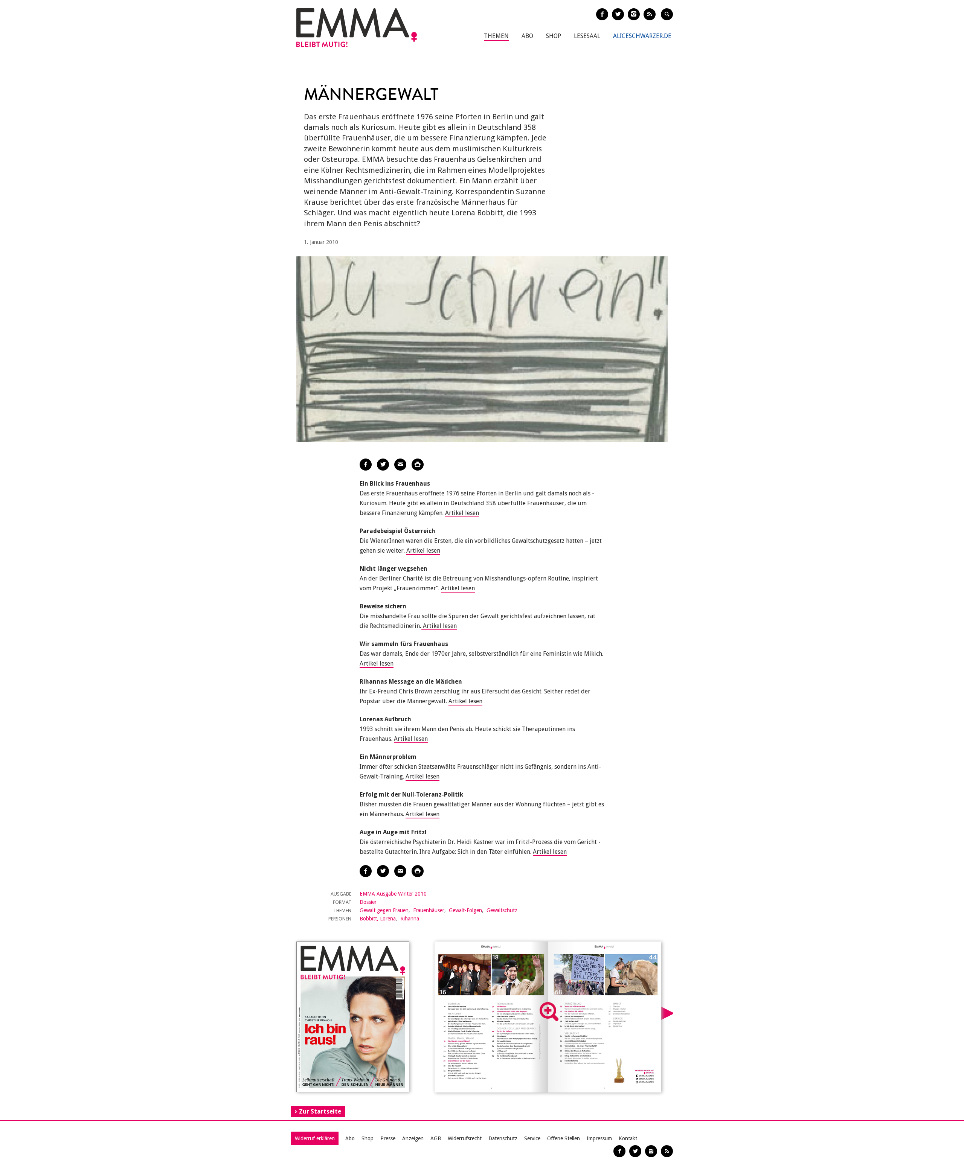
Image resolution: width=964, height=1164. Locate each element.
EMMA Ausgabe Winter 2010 (393, 894)
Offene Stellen (563, 1138)
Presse (387, 1138)
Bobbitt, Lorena (378, 919)
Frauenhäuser (428, 910)
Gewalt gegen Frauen (384, 910)
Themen (496, 36)
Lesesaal (587, 36)
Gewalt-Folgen (465, 910)
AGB (435, 1138)
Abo (527, 36)
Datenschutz (502, 1138)
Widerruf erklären (315, 1138)
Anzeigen (413, 1138)
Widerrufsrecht (465, 1138)
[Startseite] (356, 27)
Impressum (599, 1138)
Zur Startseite (320, 1111)
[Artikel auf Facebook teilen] (366, 465)
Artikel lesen (462, 512)
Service (532, 1138)
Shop (553, 36)
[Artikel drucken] (418, 465)
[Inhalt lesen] (549, 1011)
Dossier (368, 902)
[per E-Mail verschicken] (400, 465)
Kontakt (628, 1138)
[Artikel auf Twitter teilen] (383, 465)
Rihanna (409, 919)
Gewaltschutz (502, 910)
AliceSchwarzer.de (642, 36)
